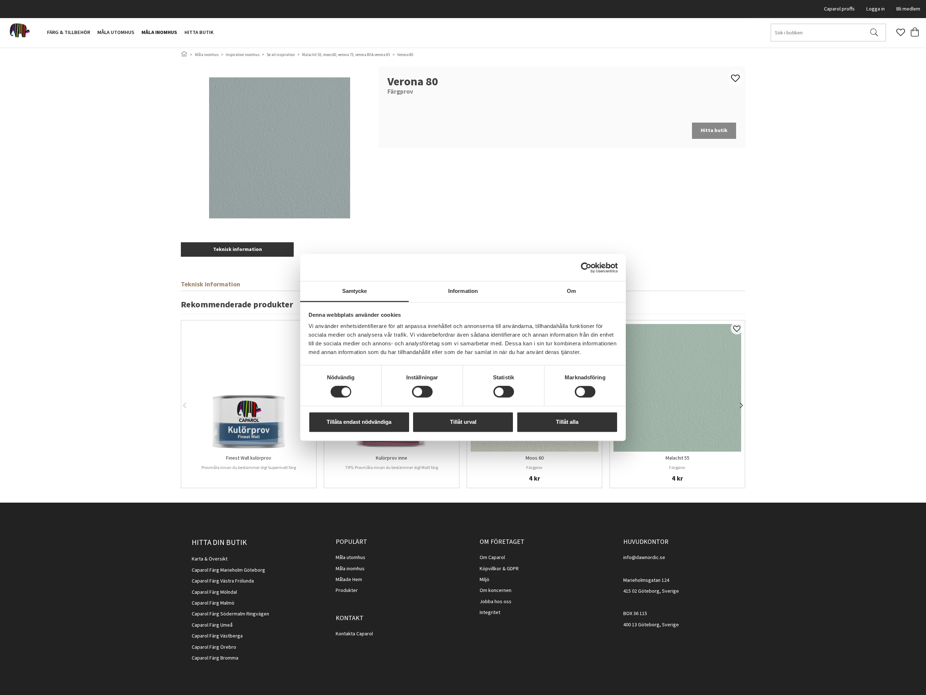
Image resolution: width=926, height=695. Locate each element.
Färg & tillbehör (68, 32)
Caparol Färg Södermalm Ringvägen (230, 614)
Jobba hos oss (495, 601)
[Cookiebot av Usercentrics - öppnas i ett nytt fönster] (586, 267)
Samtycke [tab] (354, 291)
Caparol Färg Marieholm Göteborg (228, 570)
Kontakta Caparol (354, 634)
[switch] (422, 392)
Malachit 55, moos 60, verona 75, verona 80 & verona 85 (346, 54)
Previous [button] (184, 404)
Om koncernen (495, 590)
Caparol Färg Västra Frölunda (223, 581)
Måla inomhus (159, 32)
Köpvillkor (490, 568)
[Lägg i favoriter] (737, 328)
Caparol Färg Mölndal (214, 592)
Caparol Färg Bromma (215, 658)
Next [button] (741, 404)
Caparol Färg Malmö (213, 603)
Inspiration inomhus (242, 54)
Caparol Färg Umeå (212, 625)
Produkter (347, 590)
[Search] (874, 32)
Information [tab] (463, 291)
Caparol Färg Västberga (217, 636)
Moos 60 (535, 458)
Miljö (484, 579)
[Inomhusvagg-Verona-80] (279, 147)
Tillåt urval (463, 422)
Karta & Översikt (210, 559)
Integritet (490, 612)
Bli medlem (908, 9)
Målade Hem (349, 579)
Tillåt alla (567, 422)
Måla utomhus (115, 32)
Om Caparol (492, 557)
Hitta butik (198, 32)
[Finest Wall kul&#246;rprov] (249, 388)
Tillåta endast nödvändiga (359, 422)
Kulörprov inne (391, 458)
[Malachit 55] (677, 388)
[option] (249, 404)
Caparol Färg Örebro (214, 647)
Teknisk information (237, 249)
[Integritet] (500, 612)
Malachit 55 (677, 458)
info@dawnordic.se (644, 557)
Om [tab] (571, 291)
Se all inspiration (281, 54)
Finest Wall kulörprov (248, 458)
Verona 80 (405, 54)
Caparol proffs (839, 9)
